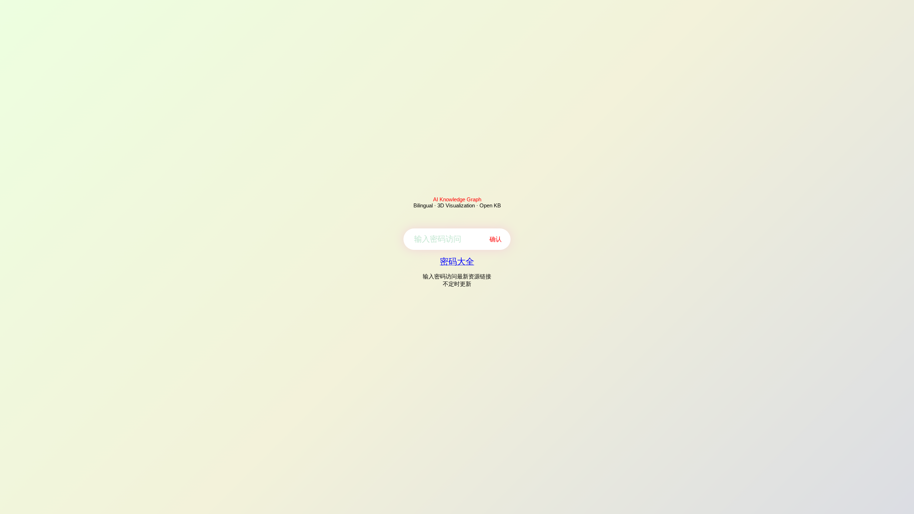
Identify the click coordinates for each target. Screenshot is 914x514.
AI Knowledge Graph (457, 199)
